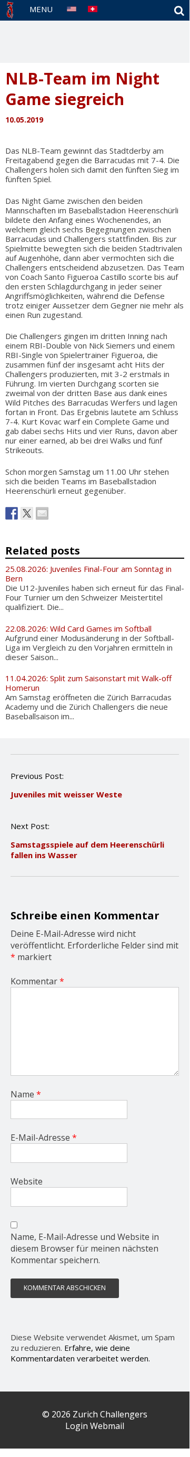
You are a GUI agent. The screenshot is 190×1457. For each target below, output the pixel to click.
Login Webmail (94, 1426)
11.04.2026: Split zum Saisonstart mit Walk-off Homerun (88, 683)
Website (27, 1181)
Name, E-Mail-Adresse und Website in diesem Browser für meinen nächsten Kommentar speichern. (85, 1248)
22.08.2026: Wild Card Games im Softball (78, 628)
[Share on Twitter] (27, 513)
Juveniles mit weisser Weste (66, 794)
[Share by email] (42, 513)
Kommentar (37, 981)
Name (26, 1094)
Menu (41, 9)
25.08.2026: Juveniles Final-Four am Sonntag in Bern (88, 573)
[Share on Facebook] (11, 513)
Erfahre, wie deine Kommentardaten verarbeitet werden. (80, 1353)
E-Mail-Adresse (44, 1137)
